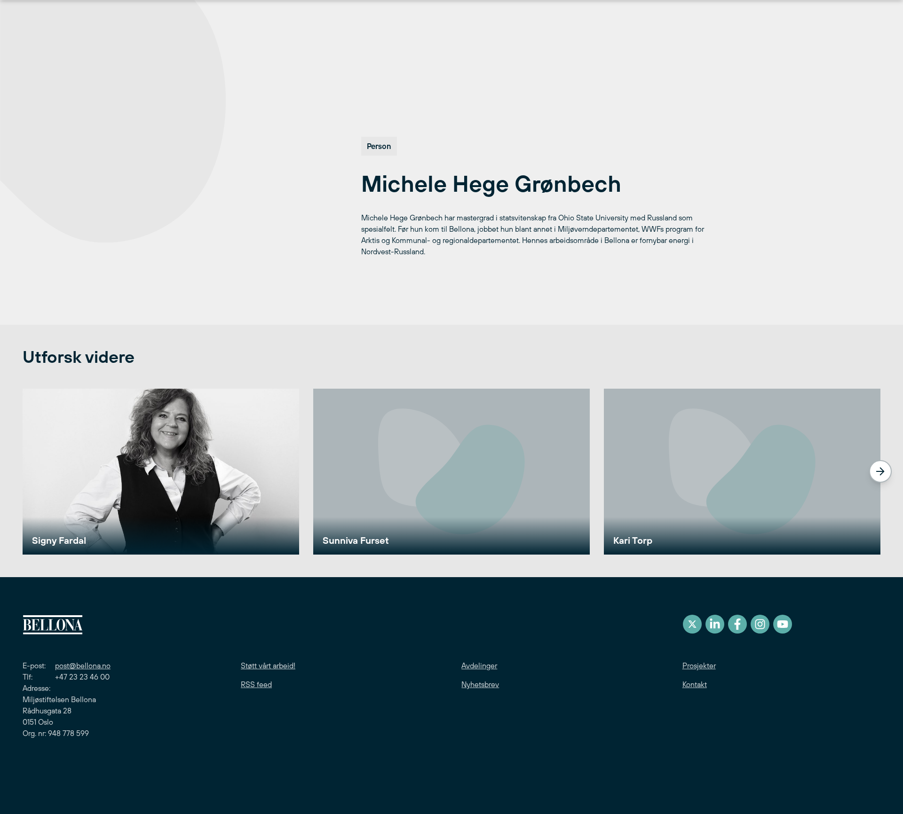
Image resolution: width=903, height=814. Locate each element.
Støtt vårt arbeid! (268, 665)
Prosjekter (699, 665)
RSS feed (256, 684)
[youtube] (782, 624)
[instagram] (760, 624)
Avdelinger (479, 665)
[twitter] (692, 624)
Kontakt (694, 684)
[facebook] (737, 624)
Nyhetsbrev (480, 684)
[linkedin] (714, 624)
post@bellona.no (83, 665)
